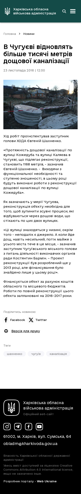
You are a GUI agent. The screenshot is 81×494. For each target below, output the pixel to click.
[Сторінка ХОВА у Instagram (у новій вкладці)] (7, 426)
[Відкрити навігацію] (73, 11)
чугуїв (36, 353)
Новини (28, 33)
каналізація (58, 353)
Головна (9, 33)
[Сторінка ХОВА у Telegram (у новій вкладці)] (17, 426)
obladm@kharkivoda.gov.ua (30, 443)
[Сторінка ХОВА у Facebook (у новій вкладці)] (28, 426)
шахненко (14, 353)
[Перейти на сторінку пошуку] (64, 11)
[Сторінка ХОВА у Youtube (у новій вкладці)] (39, 426)
